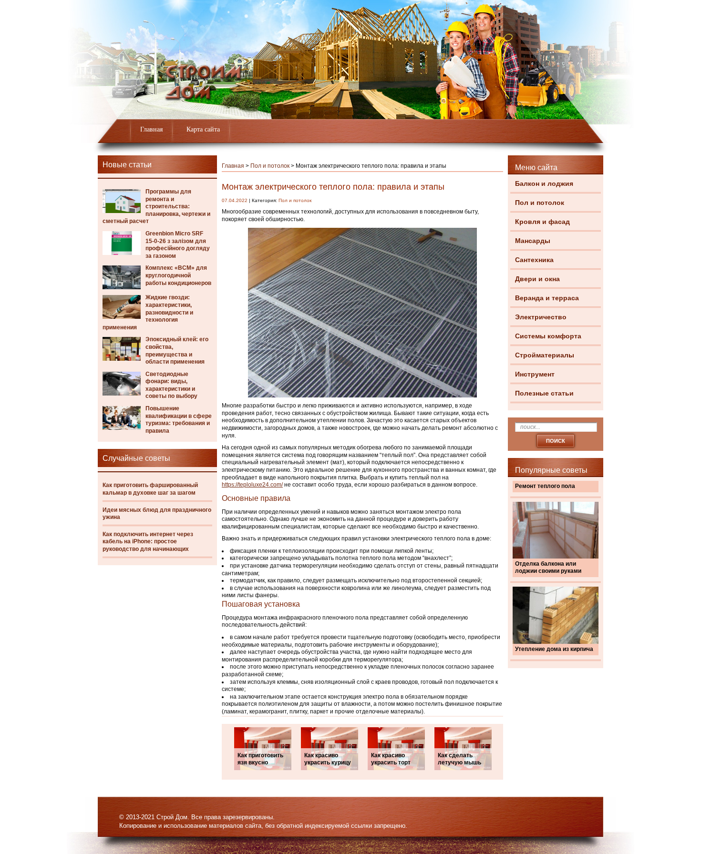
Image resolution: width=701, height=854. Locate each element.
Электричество (541, 317)
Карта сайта (203, 129)
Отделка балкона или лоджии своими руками (548, 567)
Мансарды (532, 240)
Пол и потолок (539, 202)
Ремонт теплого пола (545, 486)
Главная (151, 129)
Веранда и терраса (547, 298)
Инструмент (535, 374)
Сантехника (534, 260)
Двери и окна (537, 279)
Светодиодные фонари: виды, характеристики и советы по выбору (171, 385)
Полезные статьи (544, 393)
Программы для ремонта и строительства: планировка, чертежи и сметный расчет (156, 206)
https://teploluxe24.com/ (252, 484)
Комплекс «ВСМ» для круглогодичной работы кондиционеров (178, 275)
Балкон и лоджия (544, 183)
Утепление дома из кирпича (554, 649)
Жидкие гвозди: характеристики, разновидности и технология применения (148, 312)
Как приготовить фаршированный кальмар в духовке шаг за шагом (150, 489)
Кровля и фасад (542, 221)
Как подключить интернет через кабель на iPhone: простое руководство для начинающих (148, 541)
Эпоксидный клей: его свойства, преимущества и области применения (176, 350)
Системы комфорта (548, 336)
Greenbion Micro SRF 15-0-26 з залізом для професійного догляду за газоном (177, 244)
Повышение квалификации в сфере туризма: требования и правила (178, 419)
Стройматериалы (544, 355)
